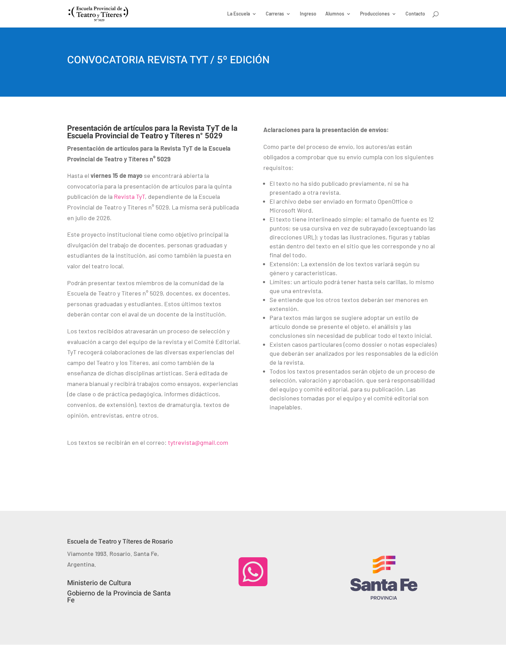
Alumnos (334, 14)
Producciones (375, 14)
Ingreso (308, 14)
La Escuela (238, 14)
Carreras (275, 14)
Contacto (415, 14)
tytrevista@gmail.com (198, 442)
